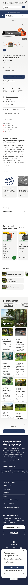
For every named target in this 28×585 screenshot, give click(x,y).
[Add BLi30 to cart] (14, 258)
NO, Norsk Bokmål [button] (9, 16)
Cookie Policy (7, 564)
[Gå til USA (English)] (23, 7)
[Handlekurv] (22, 16)
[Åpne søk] (19, 16)
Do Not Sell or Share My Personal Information (14, 571)
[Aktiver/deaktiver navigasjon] (26, 16)
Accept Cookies (14, 567)
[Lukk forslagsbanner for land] (26, 2)
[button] (22, 25)
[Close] (23, 550)
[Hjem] (2, 16)
